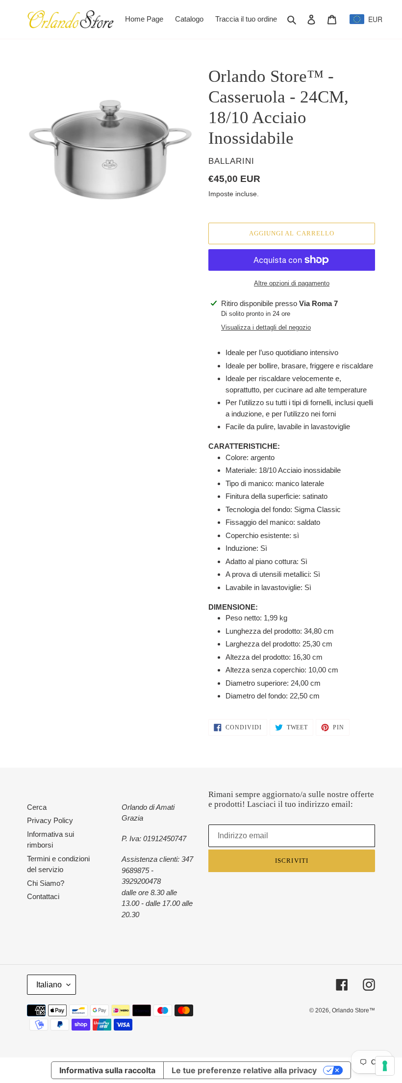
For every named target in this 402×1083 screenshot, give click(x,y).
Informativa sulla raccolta (107, 1070)
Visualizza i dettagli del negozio (266, 327)
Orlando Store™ (353, 1010)
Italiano (49, 984)
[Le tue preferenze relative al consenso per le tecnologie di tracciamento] (385, 1066)
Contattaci (43, 896)
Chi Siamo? (45, 883)
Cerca (37, 807)
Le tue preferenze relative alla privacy (244, 1070)
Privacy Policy (50, 820)
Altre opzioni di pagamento (291, 283)
